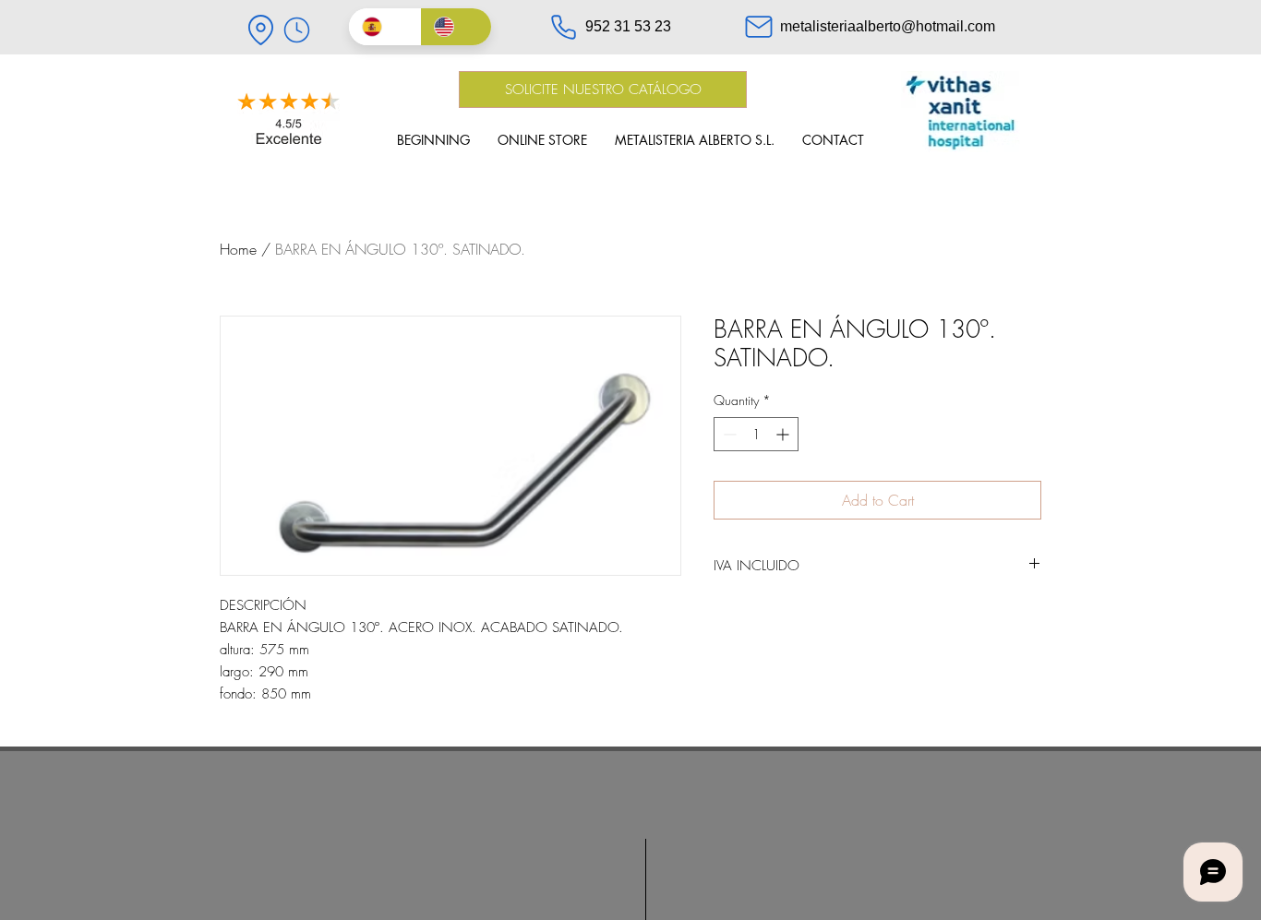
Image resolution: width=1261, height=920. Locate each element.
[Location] (260, 29)
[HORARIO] (296, 29)
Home (238, 249)
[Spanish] (384, 26)
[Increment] (784, 434)
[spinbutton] (756, 434)
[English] (456, 26)
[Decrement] (727, 434)
